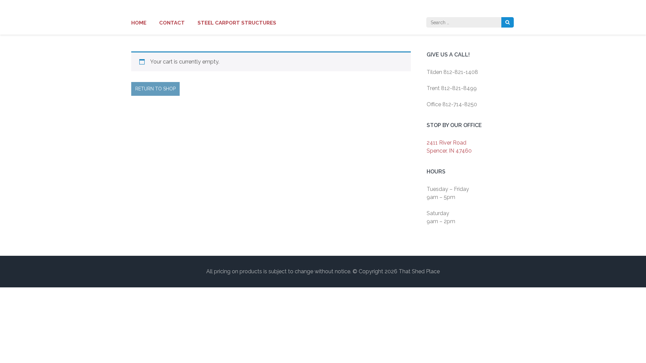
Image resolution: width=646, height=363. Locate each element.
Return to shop (155, 88)
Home (138, 23)
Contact (172, 23)
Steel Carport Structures (237, 23)
